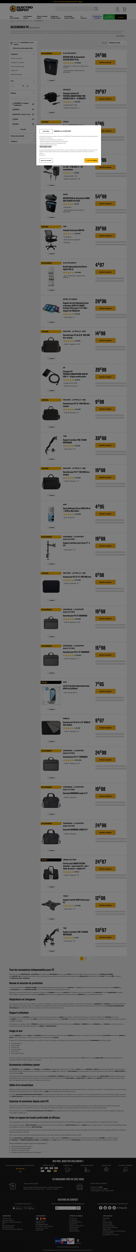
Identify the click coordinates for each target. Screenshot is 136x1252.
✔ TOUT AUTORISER (91, 160)
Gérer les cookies (46, 160)
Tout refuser (46, 131)
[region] (68, 145)
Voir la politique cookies (45, 146)
